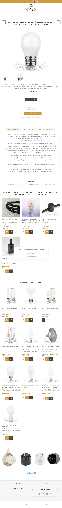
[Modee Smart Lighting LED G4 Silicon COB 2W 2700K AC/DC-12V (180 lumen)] (11, 334)
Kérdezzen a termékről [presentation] (45, 129)
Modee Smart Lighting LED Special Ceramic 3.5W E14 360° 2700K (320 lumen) (50, 308)
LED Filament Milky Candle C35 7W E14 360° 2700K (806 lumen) (50, 386)
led (13, 184)
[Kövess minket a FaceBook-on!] (39, 494)
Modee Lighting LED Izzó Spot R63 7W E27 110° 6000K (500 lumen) (30, 308)
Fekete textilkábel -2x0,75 (9, 219)
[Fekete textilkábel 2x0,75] (11, 207)
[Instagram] (46, 494)
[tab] (13, 129)
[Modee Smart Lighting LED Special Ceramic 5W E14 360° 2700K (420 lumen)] (11, 295)
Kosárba (32, 113)
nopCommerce (19, 504)
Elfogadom (31, 253)
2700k (36, 184)
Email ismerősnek (35, 99)
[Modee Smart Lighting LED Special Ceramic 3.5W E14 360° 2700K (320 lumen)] (51, 295)
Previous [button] (4, 457)
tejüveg (24, 184)
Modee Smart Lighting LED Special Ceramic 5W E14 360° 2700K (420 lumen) (10, 308)
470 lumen (50, 184)
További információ (31, 256)
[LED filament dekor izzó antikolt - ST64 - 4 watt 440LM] (31, 207)
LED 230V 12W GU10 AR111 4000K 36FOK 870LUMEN (50, 347)
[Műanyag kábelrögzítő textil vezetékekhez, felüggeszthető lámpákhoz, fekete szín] (51, 207)
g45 (19, 184)
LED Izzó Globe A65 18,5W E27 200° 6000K (10, 426)
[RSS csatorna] (50, 494)
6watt (30, 184)
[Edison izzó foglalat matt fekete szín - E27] (11, 246)
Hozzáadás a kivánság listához (11, 232)
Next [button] (58, 457)
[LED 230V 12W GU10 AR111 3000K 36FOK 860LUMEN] (51, 334)
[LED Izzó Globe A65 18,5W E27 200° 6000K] (11, 413)
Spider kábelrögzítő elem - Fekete (50, 219)
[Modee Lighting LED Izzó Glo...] (4, 22)
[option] (31, 458)
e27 (8, 184)
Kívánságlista (31, 1)
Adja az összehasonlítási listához (31, 99)
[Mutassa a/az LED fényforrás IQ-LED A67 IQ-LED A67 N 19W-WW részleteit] (31, 374)
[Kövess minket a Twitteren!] (43, 494)
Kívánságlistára (27, 99)
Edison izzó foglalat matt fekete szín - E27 (10, 259)
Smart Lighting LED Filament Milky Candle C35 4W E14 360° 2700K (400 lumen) (30, 348)
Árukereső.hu (31, 475)
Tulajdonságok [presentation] (27, 129)
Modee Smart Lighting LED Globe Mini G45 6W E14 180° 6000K (11, 386)
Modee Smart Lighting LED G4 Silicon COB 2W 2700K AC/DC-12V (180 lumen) (11, 348)
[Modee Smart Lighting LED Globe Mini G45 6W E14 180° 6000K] (11, 374)
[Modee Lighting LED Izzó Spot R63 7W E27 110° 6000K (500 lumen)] (31, 295)
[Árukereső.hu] (31, 473)
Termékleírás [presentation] (13, 129)
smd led (43, 184)
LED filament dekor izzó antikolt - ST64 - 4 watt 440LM (31, 219)
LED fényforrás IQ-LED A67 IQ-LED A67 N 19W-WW (30, 386)
